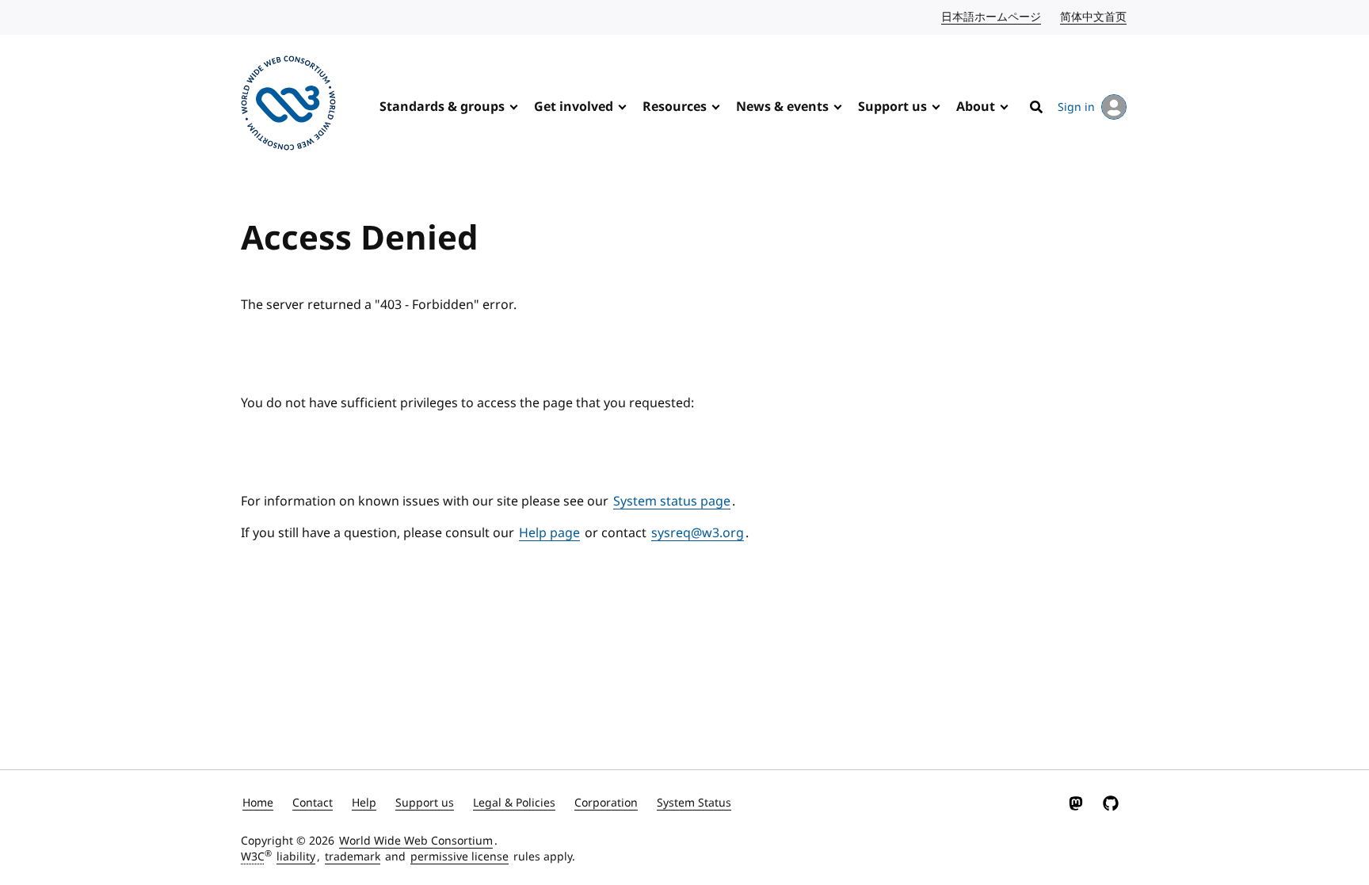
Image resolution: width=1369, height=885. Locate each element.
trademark (352, 857)
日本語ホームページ (992, 17)
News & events (782, 106)
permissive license (459, 857)
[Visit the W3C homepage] (288, 105)
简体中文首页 (1094, 17)
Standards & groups (442, 106)
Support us (892, 106)
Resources (675, 106)
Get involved (573, 106)
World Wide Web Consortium (416, 841)
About (975, 106)
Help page (549, 533)
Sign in (1076, 107)
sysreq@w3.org (697, 533)
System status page (671, 501)
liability (295, 857)
